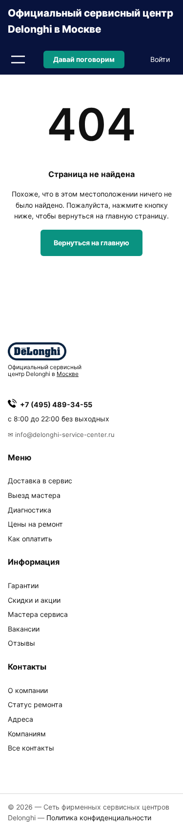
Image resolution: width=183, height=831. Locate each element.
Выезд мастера (34, 495)
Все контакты (31, 748)
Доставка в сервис (40, 480)
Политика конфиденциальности (98, 817)
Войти (160, 59)
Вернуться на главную (91, 242)
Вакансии (24, 629)
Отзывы (21, 643)
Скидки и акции (34, 600)
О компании (28, 690)
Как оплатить (30, 538)
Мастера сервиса (38, 614)
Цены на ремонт (35, 524)
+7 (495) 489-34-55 (56, 404)
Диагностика (29, 510)
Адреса (20, 719)
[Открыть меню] (18, 59)
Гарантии (23, 585)
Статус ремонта (35, 704)
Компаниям (27, 734)
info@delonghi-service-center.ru (65, 434)
